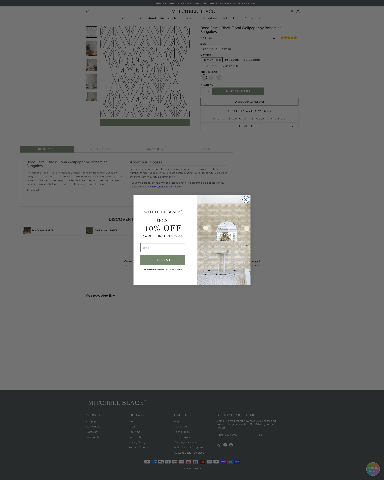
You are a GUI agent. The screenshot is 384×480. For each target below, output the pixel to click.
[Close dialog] (246, 199)
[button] (162, 260)
